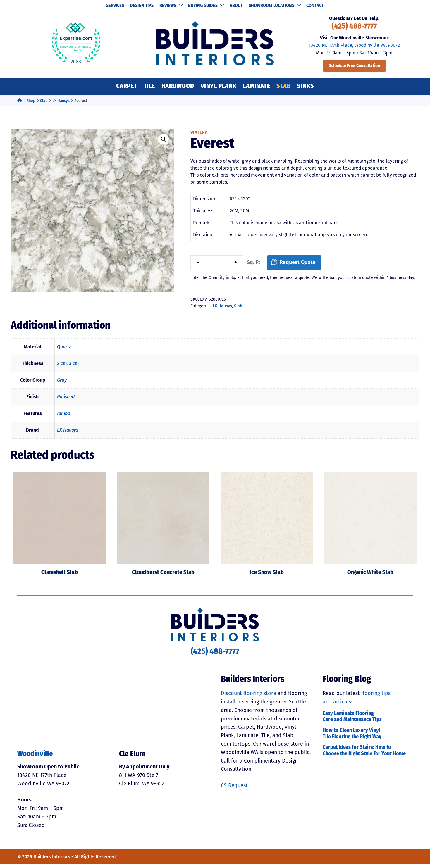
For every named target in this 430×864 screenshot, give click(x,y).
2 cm (62, 363)
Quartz (64, 346)
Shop (31, 101)
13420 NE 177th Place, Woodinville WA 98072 (354, 45)
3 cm (74, 363)
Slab (283, 86)
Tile (149, 86)
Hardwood (177, 86)
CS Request (234, 785)
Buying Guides (203, 6)
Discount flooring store (248, 693)
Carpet (126, 86)
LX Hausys (61, 101)
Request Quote (298, 262)
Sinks (305, 86)
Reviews (167, 6)
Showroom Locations (271, 6)
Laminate (256, 86)
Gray (62, 380)
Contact (315, 6)
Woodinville (35, 754)
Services (115, 6)
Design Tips (142, 6)
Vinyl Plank (219, 86)
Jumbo (63, 413)
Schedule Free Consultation (354, 65)
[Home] (19, 101)
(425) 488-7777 (354, 27)
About (236, 6)
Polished (66, 396)
